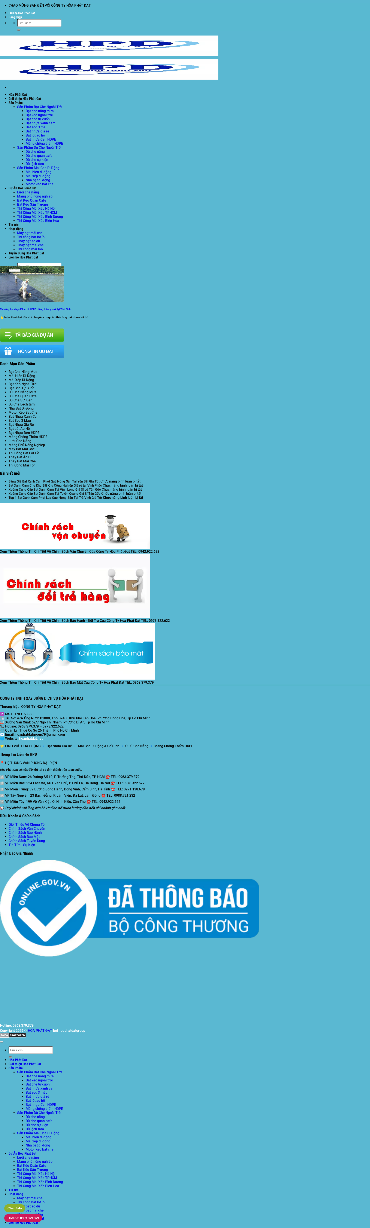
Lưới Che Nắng (20, 441)
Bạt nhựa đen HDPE (41, 139)
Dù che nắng (35, 152)
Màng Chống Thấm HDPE (28, 437)
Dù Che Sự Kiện (20, 400)
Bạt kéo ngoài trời (39, 115)
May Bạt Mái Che (22, 449)
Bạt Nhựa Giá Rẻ (21, 425)
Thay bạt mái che (30, 245)
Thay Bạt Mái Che (22, 461)
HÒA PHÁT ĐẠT (40, 1031)
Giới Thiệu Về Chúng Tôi (27, 825)
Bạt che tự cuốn (38, 119)
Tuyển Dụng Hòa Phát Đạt (26, 253)
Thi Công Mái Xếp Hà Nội (36, 208)
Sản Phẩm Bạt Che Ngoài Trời (40, 107)
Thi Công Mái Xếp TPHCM (37, 213)
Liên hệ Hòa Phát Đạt (22, 13)
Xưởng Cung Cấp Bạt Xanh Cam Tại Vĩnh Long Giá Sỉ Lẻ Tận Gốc (55, 489)
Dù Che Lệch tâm (22, 404)
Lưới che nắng (28, 192)
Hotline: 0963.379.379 (23, 1218)
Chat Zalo (14, 1208)
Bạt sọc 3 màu (37, 127)
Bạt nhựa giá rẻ (37, 131)
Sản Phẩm (16, 103)
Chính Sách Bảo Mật (24, 837)
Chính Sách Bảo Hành (25, 833)
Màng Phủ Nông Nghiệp (27, 445)
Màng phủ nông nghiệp (34, 196)
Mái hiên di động (38, 172)
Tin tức (13, 225)
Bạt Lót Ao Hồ (19, 429)
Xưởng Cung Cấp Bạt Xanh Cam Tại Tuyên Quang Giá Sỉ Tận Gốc (54, 494)
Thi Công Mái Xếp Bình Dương (40, 217)
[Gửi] (19, 30)
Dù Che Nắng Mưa (22, 392)
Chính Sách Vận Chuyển (27, 829)
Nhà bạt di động (38, 180)
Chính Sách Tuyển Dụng (27, 841)
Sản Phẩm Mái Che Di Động (38, 168)
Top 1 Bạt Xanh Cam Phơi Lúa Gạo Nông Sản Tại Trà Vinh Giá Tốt (55, 498)
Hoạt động (16, 229)
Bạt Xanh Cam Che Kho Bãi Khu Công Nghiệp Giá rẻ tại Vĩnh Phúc (55, 485)
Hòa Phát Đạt (18, 95)
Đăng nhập (15, 17)
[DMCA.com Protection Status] (13, 1037)
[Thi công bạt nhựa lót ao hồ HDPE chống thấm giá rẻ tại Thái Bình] (32, 301)
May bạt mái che (30, 233)
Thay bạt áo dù (28, 241)
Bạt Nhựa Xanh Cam (24, 416)
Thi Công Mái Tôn (22, 465)
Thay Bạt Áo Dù (20, 457)
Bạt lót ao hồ (35, 135)
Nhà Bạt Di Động (21, 408)
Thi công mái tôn (30, 249)
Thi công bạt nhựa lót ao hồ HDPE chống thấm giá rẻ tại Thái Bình (35, 309)
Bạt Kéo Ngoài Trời (23, 384)
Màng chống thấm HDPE (44, 143)
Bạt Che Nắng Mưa (23, 372)
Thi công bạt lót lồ (31, 237)
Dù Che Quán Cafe (23, 396)
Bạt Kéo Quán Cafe (31, 200)
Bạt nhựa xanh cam (40, 123)
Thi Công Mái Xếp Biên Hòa (38, 221)
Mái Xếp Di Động (21, 380)
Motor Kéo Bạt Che (23, 412)
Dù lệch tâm (35, 164)
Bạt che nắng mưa (40, 111)
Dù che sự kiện (37, 160)
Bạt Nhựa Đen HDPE (24, 433)
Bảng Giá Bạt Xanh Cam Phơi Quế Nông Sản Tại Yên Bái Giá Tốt (54, 481)
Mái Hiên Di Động (22, 376)
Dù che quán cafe (39, 156)
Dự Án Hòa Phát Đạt (22, 188)
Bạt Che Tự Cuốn (21, 388)
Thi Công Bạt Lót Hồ (24, 453)
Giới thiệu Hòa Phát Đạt (25, 99)
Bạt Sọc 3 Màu (20, 421)
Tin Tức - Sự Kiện (22, 845)
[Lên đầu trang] (1, 1041)
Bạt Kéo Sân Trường (32, 204)
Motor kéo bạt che (40, 184)
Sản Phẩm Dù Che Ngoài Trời (39, 148)
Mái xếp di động (38, 176)
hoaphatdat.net (31, 739)
